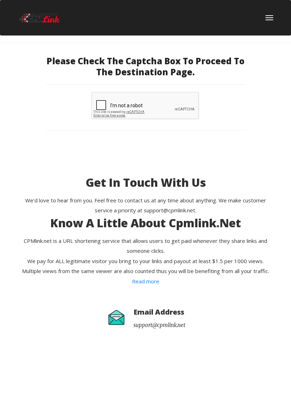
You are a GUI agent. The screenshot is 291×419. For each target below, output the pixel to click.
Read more (145, 281)
